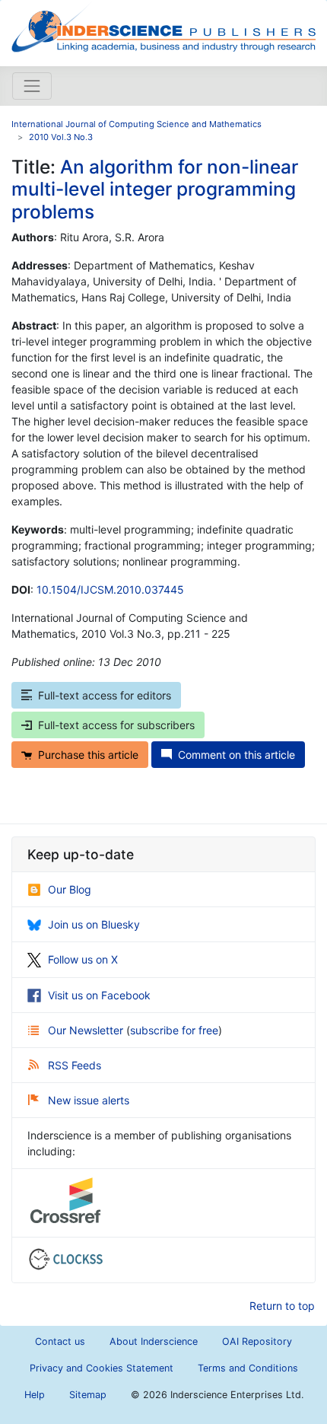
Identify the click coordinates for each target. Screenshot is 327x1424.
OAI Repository (257, 1341)
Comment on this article (236, 754)
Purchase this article (88, 754)
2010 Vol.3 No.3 (61, 137)
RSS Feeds (74, 1065)
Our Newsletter (87, 1030)
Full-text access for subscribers (116, 724)
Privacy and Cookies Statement (101, 1368)
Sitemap (87, 1394)
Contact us (60, 1341)
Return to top (282, 1305)
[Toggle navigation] (32, 86)
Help (34, 1394)
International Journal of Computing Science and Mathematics (136, 124)
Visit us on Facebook (99, 995)
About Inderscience (154, 1341)
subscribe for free (174, 1030)
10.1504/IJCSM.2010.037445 (110, 589)
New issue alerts (88, 1100)
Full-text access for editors (104, 695)
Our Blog (69, 889)
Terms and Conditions (248, 1368)
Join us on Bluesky (94, 924)
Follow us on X (83, 959)
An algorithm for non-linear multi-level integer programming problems (154, 189)
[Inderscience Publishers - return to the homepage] (163, 27)
